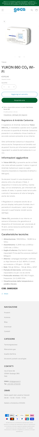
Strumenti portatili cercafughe (15, 358)
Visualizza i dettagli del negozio (15, 115)
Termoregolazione (10, 344)
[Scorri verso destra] (24, 57)
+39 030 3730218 (13, 384)
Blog (5, 322)
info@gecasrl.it (15, 381)
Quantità (4, 83)
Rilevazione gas (10, 349)
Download (7, 327)
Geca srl (12, 422)
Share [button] (6, 294)
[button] (2, 10)
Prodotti (7, 312)
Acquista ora (19, 100)
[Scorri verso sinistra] (15, 57)
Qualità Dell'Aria (10, 354)
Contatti (7, 331)
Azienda (7, 317)
